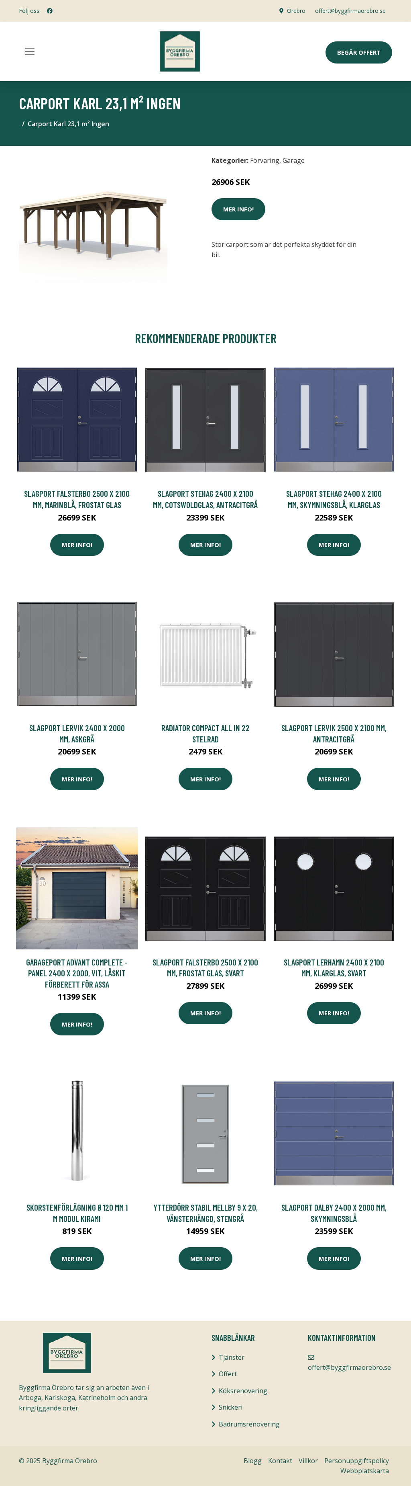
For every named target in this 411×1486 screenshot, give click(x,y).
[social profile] (50, 10)
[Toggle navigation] (30, 51)
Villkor (308, 1460)
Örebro (296, 10)
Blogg (253, 1460)
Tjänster (231, 1357)
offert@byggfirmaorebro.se (350, 10)
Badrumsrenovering (249, 1424)
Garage (294, 160)
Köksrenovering (243, 1390)
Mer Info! (238, 209)
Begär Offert (358, 52)
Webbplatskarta (364, 1470)
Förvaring (264, 160)
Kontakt (280, 1460)
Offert (228, 1373)
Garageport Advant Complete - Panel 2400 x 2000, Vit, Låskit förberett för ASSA (77, 973)
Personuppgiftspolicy (356, 1460)
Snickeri (230, 1407)
